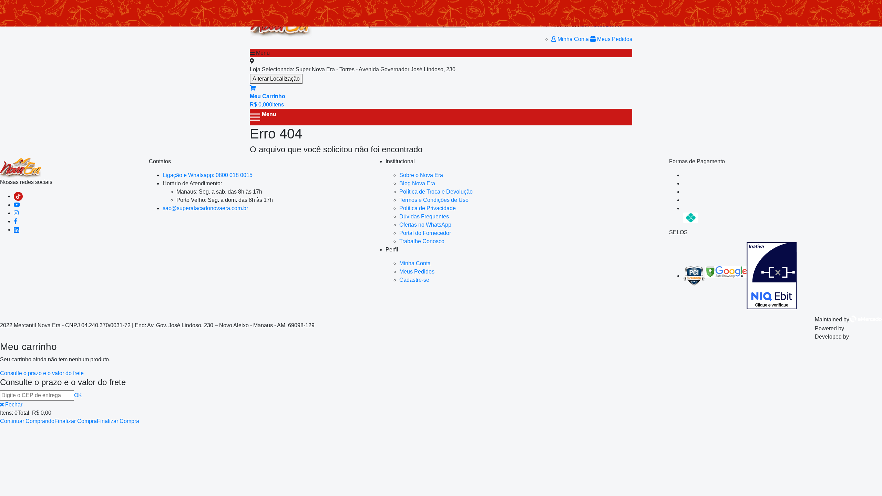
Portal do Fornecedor (425, 233)
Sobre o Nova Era (421, 175)
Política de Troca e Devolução (436, 192)
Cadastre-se (414, 280)
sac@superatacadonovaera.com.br (205, 208)
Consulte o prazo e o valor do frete (42, 373)
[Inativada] (772, 276)
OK (78, 395)
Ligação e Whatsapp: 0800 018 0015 (208, 175)
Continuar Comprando (27, 421)
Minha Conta (573, 39)
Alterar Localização (276, 79)
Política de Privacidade (427, 208)
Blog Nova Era (417, 183)
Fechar (13, 404)
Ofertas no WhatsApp (425, 225)
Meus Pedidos (614, 39)
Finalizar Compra (75, 421)
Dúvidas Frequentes (424, 216)
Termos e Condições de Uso (434, 200)
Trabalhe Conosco (421, 241)
